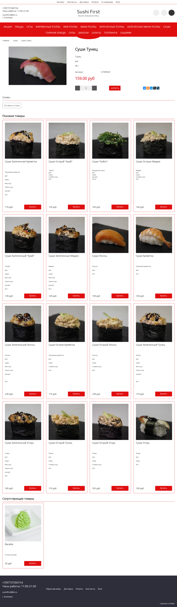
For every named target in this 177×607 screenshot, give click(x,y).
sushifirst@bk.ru (9, 15)
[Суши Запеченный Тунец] (154, 324)
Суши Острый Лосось (104, 344)
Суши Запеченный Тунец (150, 344)
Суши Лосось (99, 255)
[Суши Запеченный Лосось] (23, 324)
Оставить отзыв (12, 105)
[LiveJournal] (158, 88)
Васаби (9, 544)
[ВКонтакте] (144, 88)
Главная (5, 40)
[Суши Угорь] (154, 422)
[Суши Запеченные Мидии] (67, 235)
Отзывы (6, 97)
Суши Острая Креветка (62, 344)
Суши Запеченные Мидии (64, 255)
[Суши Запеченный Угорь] (23, 422)
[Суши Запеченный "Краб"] (23, 235)
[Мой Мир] (151, 88)
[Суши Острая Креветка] (67, 324)
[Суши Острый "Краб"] (67, 141)
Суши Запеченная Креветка (21, 161)
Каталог (60, 2)
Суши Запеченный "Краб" (19, 255)
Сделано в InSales (167, 603)
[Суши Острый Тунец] (67, 422)
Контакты (72, 2)
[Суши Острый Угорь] (110, 422)
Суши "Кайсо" (100, 161)
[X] (154, 88)
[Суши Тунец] (37, 84)
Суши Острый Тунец (60, 442)
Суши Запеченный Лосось (20, 344)
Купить (32, 207)
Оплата (95, 2)
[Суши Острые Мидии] (154, 141)
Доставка (84, 2)
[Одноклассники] (147, 88)
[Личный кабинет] (164, 13)
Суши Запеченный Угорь (19, 442)
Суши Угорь (143, 442)
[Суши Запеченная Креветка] (23, 141)
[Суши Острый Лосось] (110, 324)
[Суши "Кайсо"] (110, 141)
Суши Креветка (144, 255)
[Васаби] (23, 523)
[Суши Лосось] (110, 235)
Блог (118, 2)
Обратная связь (53, 589)
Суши (15, 40)
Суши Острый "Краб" (60, 161)
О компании (107, 2)
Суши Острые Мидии (148, 161)
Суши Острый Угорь (103, 442)
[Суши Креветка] (154, 235)
